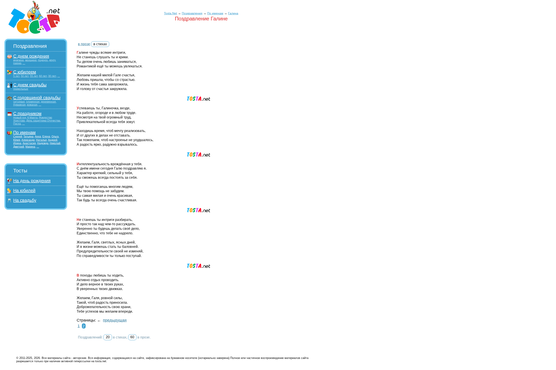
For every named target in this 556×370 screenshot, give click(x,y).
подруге (43, 60)
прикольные (20, 88)
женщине (31, 60)
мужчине (18, 60)
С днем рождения (31, 56)
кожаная (32, 104)
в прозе (84, 44)
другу (52, 60)
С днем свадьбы (29, 84)
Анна (38, 136)
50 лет (25, 76)
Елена (46, 136)
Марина (30, 146)
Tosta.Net (170, 13)
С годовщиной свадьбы (36, 97)
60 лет (43, 76)
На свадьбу (24, 200)
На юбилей (24, 190)
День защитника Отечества (43, 120)
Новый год (19, 117)
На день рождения (32, 180)
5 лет (16, 76)
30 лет (52, 76)
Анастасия (29, 143)
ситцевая (19, 101)
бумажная (19, 104)
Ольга (55, 136)
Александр (28, 140)
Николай (55, 143)
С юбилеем (24, 72)
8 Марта (32, 117)
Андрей (52, 140)
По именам (24, 132)
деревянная (48, 101)
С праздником (27, 113)
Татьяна (28, 136)
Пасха (17, 123)
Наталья (41, 140)
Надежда (42, 143)
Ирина (17, 143)
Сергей (17, 136)
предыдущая (115, 320)
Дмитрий (18, 146)
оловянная (33, 101)
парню (17, 63)
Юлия (16, 140)
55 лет (34, 76)
